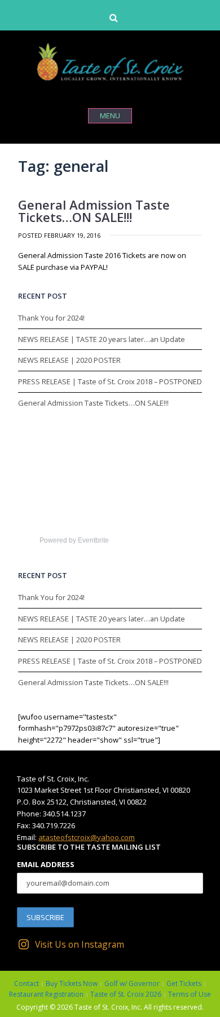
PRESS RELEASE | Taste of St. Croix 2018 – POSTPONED (110, 381)
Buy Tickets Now (72, 983)
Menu (110, 115)
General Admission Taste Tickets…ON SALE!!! (94, 210)
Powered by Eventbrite (74, 540)
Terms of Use (189, 994)
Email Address (45, 864)
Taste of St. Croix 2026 (125, 994)
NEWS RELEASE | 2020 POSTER (69, 360)
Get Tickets (183, 983)
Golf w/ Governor (132, 983)
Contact (26, 983)
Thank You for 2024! (51, 318)
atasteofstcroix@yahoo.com (86, 837)
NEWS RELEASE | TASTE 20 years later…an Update (101, 339)
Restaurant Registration (46, 994)
